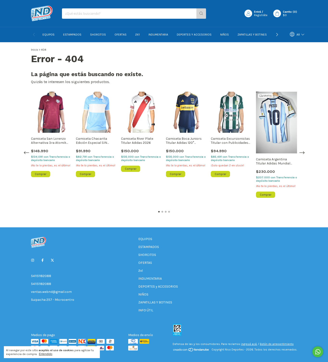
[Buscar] (201, 13)
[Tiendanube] (191, 350)
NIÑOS (224, 34)
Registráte (260, 15)
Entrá (257, 11)
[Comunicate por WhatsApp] (317, 351)
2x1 (137, 34)
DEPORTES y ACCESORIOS (194, 34)
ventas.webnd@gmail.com (51, 292)
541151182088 (41, 276)
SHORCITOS (98, 34)
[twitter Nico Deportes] (52, 260)
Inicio (34, 49)
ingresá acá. (249, 344)
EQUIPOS (49, 34)
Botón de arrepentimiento (277, 344)
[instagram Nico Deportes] (32, 260)
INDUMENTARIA (158, 34)
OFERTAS (121, 34)
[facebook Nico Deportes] (42, 260)
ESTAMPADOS (72, 34)
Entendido (45, 354)
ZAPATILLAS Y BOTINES (252, 34)
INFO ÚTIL (145, 310)
